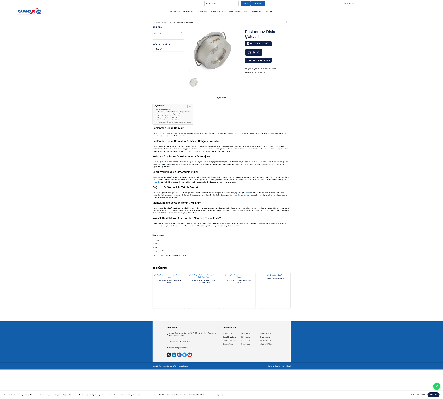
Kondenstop (245, 337)
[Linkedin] (174, 354)
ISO (184, 255)
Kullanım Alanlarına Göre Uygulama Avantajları (171, 114)
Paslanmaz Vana (265, 69)
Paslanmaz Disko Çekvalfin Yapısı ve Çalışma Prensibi (174, 112)
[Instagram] (169, 354)
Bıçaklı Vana (246, 344)
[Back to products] (286, 22)
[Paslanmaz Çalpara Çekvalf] (274, 275)
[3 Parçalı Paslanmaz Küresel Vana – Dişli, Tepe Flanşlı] (204, 276)
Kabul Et (433, 395)
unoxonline (157, 182)
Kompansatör (265, 337)
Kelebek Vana (228, 344)
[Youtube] (189, 354)
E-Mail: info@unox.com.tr (178, 348)
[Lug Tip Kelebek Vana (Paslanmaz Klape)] (239, 276)
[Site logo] (29, 11)
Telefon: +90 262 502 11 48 (179, 342)
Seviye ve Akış (265, 333)
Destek (246, 3)
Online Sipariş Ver (258, 60)
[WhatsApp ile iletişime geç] (436, 386)
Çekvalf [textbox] (158, 49)
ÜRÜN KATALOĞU (260, 43)
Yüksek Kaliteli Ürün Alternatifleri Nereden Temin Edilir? (174, 122)
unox (161, 164)
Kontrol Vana (246, 340)
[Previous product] (283, 22)
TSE (188, 255)
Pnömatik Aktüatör (229, 340)
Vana (164, 22)
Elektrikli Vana (265, 340)
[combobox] (168, 49)
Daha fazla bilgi (418, 395)
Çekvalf (170, 22)
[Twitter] (184, 354)
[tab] (222, 96)
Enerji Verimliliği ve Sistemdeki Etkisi (169, 116)
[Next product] (289, 22)
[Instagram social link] (258, 72)
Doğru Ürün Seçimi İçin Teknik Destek (169, 118)
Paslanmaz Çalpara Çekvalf (274, 278)
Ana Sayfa (156, 22)
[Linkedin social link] (264, 72)
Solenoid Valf (227, 333)
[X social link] (255, 72)
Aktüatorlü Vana (266, 344)
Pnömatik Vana (246, 333)
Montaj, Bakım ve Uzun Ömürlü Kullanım (169, 120)
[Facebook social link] (252, 72)
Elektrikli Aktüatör (229, 337)
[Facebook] (179, 354)
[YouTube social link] (261, 72)
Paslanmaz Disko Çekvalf (163, 109)
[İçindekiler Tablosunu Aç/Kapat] (188, 107)
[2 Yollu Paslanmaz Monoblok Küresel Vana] (168, 276)
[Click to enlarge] (192, 71)
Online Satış (258, 3)
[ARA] (181, 33)
